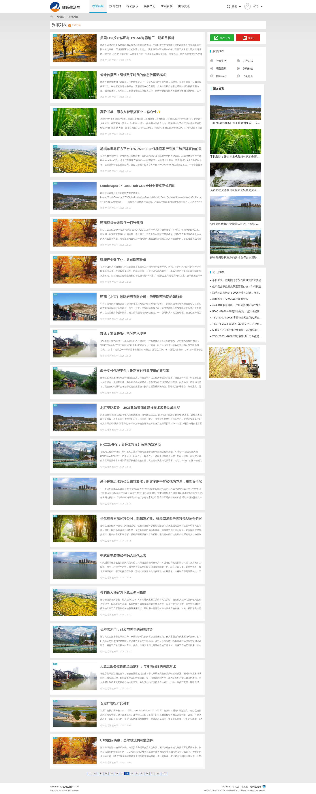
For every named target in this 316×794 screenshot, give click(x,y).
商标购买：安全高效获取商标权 (229, 298)
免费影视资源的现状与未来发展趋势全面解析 (235, 190)
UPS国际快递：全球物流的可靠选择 (126, 740)
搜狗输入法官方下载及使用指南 (123, 592)
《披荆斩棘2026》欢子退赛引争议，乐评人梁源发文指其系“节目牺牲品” (235, 122)
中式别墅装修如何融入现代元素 (123, 555)
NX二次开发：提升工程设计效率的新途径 (130, 444)
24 (137, 773)
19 (111, 773)
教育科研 (98, 6)
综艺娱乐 (132, 6)
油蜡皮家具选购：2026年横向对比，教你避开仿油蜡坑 (242, 292)
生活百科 (167, 6)
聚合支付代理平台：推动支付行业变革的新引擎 (134, 370)
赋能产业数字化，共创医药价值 (123, 260)
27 (152, 773)
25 (142, 773)
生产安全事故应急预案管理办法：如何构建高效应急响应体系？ (247, 286)
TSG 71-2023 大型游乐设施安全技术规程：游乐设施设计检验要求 (249, 323)
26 (147, 773)
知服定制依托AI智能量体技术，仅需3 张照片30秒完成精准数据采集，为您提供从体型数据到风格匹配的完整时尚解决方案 (235, 223)
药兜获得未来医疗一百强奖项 (121, 223)
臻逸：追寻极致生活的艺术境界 (123, 334)
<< (95, 773)
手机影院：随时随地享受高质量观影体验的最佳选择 (240, 280)
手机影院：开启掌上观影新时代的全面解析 (235, 156)
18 (106, 773)
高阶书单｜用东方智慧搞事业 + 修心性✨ (130, 112)
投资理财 (115, 6)
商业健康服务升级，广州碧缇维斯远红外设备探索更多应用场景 (247, 305)
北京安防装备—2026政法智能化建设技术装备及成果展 (140, 407)
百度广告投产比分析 (115, 703)
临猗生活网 (71, 7)
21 (121, 773)
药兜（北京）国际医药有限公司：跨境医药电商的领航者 (141, 297)
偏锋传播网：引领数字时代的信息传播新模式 (133, 75)
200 (164, 773)
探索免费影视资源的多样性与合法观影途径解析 (235, 257)
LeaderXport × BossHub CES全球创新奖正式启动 (137, 186)
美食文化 (149, 6)
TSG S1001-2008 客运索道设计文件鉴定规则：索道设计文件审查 (248, 336)
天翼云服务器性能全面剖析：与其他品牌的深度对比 (138, 666)
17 (101, 773)
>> (158, 773)
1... (89, 773)
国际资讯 (184, 6)
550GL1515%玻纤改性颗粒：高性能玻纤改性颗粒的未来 (243, 330)
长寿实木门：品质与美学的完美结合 (126, 629)
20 (116, 773)
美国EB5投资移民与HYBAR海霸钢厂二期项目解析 (137, 38)
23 (132, 773)
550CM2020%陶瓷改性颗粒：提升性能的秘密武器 (240, 311)
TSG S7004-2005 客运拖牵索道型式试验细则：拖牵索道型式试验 (248, 317)
